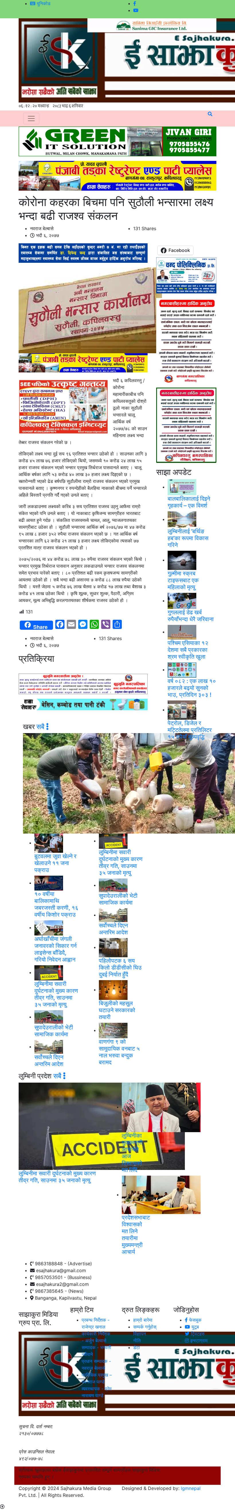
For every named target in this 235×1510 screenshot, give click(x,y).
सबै (41, 727)
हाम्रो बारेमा (142, 1320)
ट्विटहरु (197, 1334)
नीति (137, 1340)
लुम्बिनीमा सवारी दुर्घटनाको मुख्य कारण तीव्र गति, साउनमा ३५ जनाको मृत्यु (57, 1177)
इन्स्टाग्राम (198, 1340)
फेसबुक (194, 1320)
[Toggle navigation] (31, 118)
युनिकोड (42, 3)
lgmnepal (191, 1488)
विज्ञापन (139, 1334)
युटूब (194, 1327)
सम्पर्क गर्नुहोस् (144, 1327)
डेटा (136, 1347)
